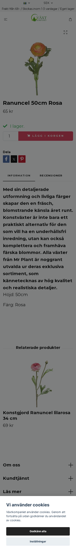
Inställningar (38, 541)
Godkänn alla (38, 531)
